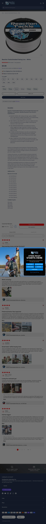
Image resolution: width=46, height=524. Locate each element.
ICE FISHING (39, 266)
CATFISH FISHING (30, 266)
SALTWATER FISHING (39, 264)
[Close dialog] (45, 248)
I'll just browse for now (34, 272)
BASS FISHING (30, 264)
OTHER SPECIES (34, 269)
